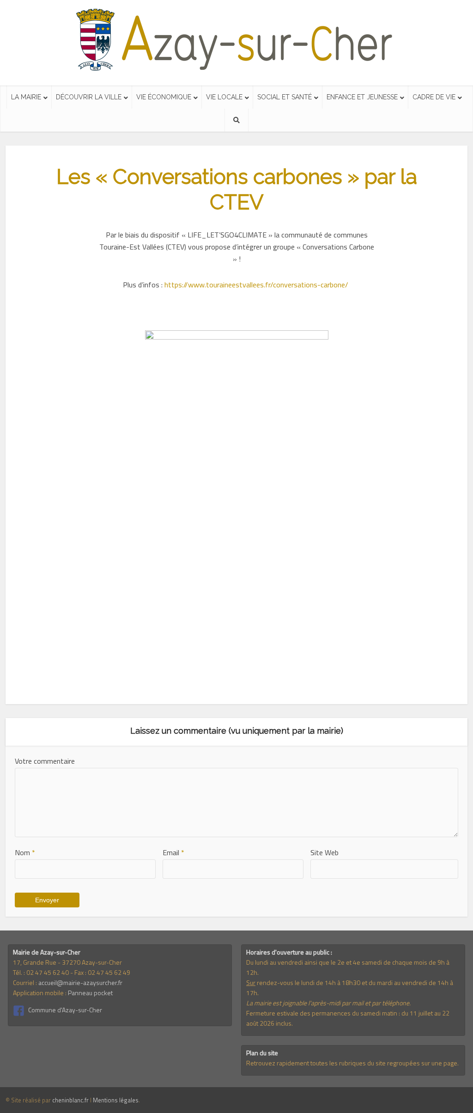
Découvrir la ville (88, 97)
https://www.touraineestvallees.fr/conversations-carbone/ (257, 284)
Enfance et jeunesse (362, 97)
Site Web (324, 852)
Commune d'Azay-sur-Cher (65, 1010)
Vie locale (224, 97)
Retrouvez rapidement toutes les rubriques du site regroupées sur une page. (352, 1063)
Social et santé (284, 97)
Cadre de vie (433, 97)
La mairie (26, 97)
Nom (25, 852)
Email (173, 852)
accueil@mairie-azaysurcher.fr (80, 982)
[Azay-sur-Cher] (237, 40)
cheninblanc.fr (70, 1100)
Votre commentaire (45, 760)
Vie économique (163, 97)
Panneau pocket (90, 992)
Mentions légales (116, 1100)
